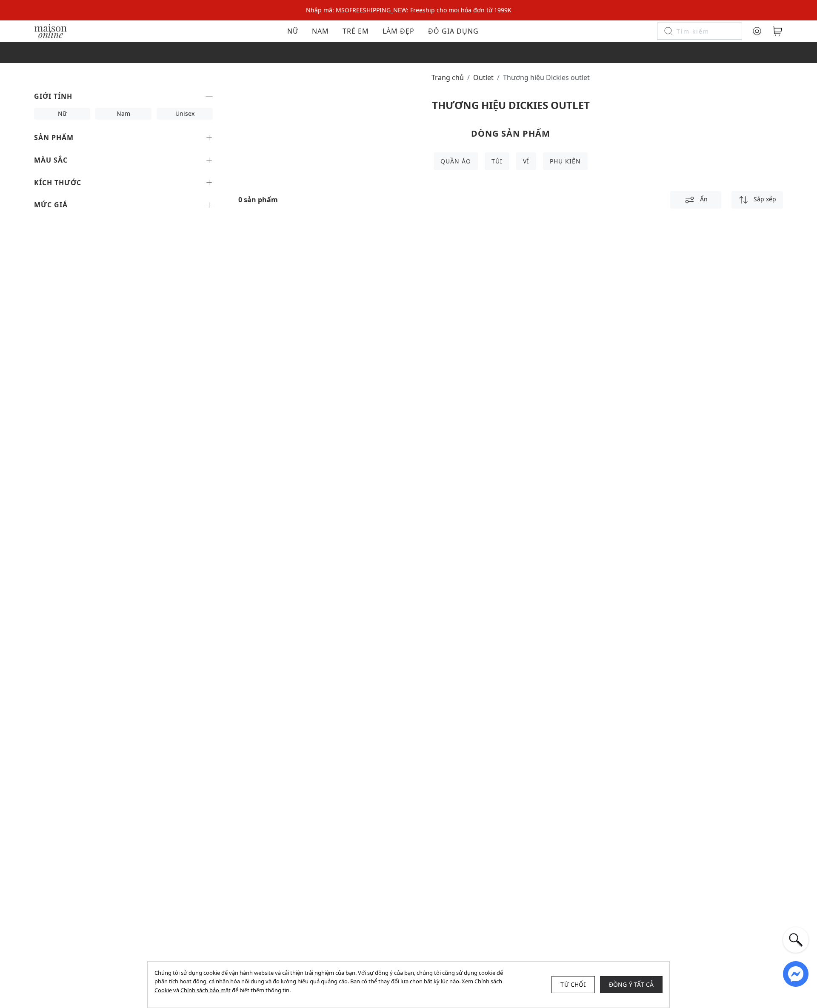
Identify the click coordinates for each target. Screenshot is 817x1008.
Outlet (483, 77)
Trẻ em (356, 31)
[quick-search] (795, 940)
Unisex (184, 113)
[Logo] (50, 30)
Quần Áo (455, 161)
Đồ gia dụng (453, 31)
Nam (320, 31)
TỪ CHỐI (573, 984)
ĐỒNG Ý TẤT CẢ (631, 984)
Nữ (292, 31)
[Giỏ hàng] (777, 31)
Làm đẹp (398, 31)
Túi (497, 161)
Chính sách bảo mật (205, 990)
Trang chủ (447, 77)
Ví (526, 161)
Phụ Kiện (565, 161)
